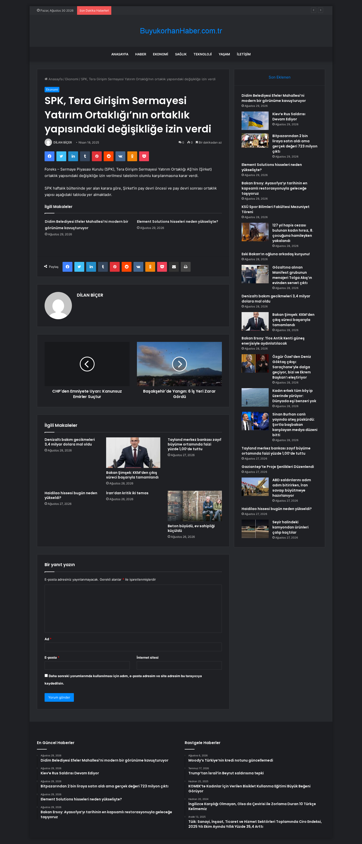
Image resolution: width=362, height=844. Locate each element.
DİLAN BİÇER (62, 142)
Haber (140, 54)
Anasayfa (119, 54)
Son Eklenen (280, 77)
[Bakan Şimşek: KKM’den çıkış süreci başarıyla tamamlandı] (133, 452)
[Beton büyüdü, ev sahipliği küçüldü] (195, 506)
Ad (48, 639)
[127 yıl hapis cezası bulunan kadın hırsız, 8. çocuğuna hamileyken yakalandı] (255, 232)
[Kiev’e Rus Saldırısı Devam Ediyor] (255, 120)
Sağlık (181, 54)
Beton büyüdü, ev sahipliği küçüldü (191, 528)
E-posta (52, 657)
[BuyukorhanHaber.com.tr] (181, 31)
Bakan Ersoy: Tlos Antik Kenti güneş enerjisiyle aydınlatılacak (273, 341)
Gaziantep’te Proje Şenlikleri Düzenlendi (278, 466)
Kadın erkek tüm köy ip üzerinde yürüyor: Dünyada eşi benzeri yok (294, 395)
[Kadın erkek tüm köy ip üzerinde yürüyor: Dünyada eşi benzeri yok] (255, 397)
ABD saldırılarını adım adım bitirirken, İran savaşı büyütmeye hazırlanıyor (291, 488)
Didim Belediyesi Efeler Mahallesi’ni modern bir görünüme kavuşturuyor (274, 98)
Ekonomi (160, 54)
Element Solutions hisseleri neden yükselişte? (177, 221)
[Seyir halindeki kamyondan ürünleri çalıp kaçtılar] (255, 529)
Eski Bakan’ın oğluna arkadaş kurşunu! (276, 254)
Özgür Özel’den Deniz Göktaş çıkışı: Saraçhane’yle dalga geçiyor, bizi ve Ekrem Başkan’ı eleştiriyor (291, 367)
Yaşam (224, 54)
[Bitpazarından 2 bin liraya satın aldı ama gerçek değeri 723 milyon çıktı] (255, 140)
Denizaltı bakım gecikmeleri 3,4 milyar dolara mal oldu (70, 442)
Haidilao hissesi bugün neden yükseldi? (71, 495)
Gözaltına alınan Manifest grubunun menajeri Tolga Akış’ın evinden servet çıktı (292, 275)
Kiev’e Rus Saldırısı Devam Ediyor (288, 116)
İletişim (244, 54)
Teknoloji (203, 54)
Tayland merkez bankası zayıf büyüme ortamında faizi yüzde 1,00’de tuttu (194, 444)
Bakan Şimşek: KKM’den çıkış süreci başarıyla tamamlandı (132, 475)
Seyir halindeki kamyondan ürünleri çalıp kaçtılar (290, 527)
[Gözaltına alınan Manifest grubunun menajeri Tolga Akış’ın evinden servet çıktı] (255, 274)
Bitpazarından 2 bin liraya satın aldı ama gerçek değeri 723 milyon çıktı (294, 143)
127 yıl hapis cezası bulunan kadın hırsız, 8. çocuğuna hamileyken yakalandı (292, 233)
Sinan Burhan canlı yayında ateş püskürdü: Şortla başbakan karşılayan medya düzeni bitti (294, 424)
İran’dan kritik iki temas (127, 493)
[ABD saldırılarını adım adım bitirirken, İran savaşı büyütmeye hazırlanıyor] (255, 487)
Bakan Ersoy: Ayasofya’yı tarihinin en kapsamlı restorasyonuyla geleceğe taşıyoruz (274, 188)
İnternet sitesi (148, 657)
